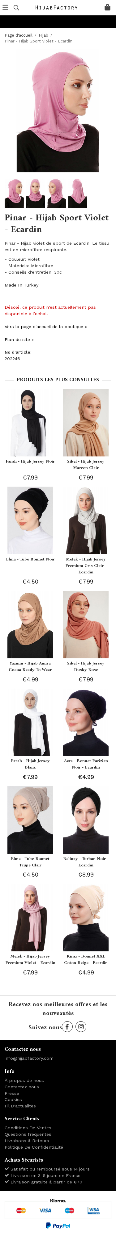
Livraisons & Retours (27, 1140)
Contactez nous (22, 1086)
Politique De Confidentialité (34, 1147)
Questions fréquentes (28, 1134)
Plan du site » (19, 339)
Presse (12, 1093)
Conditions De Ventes (28, 1127)
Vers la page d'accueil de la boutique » (46, 326)
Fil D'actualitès (20, 1105)
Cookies (13, 1099)
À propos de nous (24, 1080)
